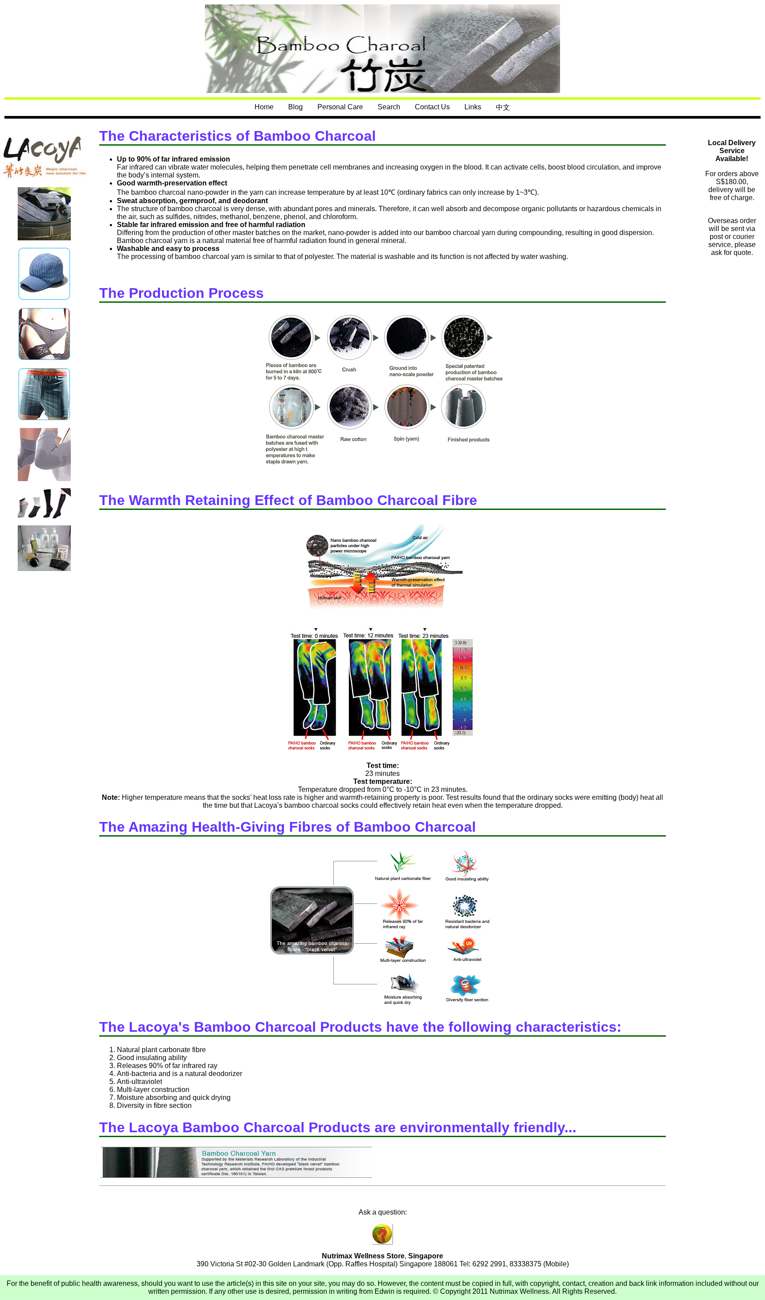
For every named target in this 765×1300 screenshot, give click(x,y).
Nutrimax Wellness (519, 1291)
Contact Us (432, 107)
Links (472, 107)
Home (264, 107)
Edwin (384, 1291)
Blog (295, 107)
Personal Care (340, 107)
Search (389, 107)
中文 (503, 107)
